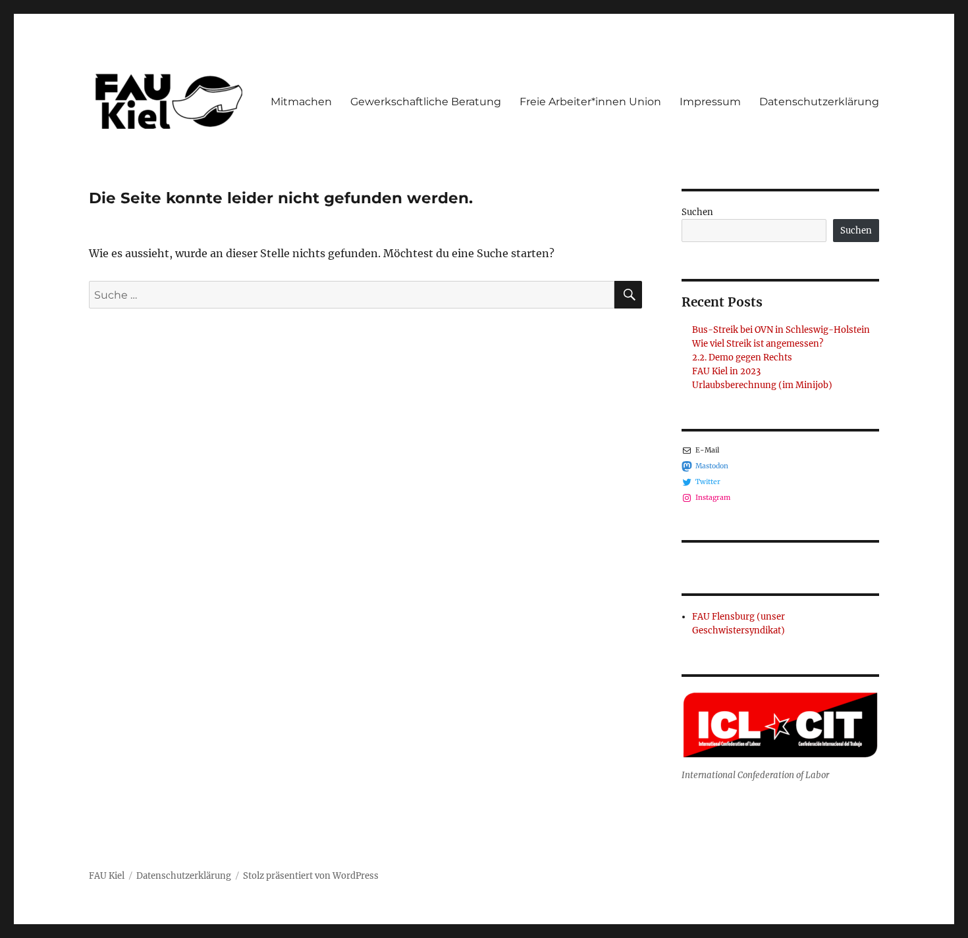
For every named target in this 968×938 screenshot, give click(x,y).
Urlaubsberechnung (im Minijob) (762, 385)
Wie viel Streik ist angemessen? (757, 343)
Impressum (710, 101)
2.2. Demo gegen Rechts (742, 357)
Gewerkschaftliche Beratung (425, 101)
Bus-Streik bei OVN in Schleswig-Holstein (781, 329)
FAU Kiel (106, 875)
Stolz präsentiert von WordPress (311, 875)
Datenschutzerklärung (819, 101)
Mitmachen (301, 101)
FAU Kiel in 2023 (726, 371)
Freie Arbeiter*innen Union (590, 101)
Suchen (697, 212)
